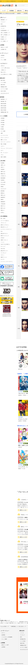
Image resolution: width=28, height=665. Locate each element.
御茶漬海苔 (3, 178)
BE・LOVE (3, 218)
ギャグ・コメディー (5, 137)
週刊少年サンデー (4, 250)
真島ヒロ (2, 210)
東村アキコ (3, 206)
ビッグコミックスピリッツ (6, 229)
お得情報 (3, 647)
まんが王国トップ (5, 626)
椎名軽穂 (2, 190)
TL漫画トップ (3, 36)
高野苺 (2, 199)
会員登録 (2, 55)
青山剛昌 (2, 162)
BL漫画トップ (3, 39)
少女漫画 (2, 120)
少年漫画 (2, 124)
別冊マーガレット (4, 240)
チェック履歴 (3, 59)
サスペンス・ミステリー (6, 141)
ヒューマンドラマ (4, 135)
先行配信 (11, 10)
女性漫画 (2, 118)
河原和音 (2, 180)
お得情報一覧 (3, 49)
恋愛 (2, 133)
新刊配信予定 (3, 26)
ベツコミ (2, 242)
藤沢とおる (3, 208)
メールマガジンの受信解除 (6, 637)
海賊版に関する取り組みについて (6, 295)
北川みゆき (3, 184)
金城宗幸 (19, 373)
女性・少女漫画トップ (5, 32)
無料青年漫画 (3, 107)
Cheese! (2, 237)
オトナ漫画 (3, 131)
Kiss (1, 231)
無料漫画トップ (4, 19)
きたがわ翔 (3, 182)
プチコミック (3, 222)
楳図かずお (3, 173)
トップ (3, 10)
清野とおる (3, 195)
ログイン (2, 57)
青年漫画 (2, 122)
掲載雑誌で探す (4, 86)
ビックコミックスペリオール (6, 261)
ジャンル (2, 28)
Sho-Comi (3, 248)
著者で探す (3, 84)
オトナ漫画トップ (4, 41)
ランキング (3, 21)
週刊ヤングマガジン (5, 224)
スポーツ (2, 146)
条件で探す (3, 80)
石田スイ (2, 167)
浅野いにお (3, 165)
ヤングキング (3, 252)
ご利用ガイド (3, 70)
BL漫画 (2, 128)
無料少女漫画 (3, 105)
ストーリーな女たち (5, 220)
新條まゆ (2, 193)
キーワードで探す (4, 88)
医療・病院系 (3, 156)
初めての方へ (3, 72)
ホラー (2, 150)
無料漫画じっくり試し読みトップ (18, 626)
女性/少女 (19, 10)
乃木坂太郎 (3, 203)
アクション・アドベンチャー (6, 148)
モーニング (3, 246)
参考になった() (23, 510)
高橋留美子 (3, 201)
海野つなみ (3, 171)
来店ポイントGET (4, 47)
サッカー (19, 67)
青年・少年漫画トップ (5, 34)
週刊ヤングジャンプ (5, 235)
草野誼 (2, 186)
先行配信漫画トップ (5, 30)
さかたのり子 (3, 188)
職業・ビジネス (4, 139)
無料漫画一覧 (3, 101)
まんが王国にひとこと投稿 (6, 74)
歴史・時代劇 (3, 144)
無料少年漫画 (3, 110)
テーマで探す (3, 82)
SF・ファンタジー (4, 152)
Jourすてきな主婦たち (5, 244)
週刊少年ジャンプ (4, 227)
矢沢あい (2, 212)
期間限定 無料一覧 (4, 112)
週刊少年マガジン (4, 233)
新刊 (2, 24)
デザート (2, 255)
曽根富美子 (3, 197)
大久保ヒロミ (3, 175)
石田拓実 (2, 169)
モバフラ (2, 259)
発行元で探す (3, 91)
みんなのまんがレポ (5, 93)
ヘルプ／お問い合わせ (5, 67)
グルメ (2, 154)
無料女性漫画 (3, 103)
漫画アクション (4, 257)
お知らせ (2, 65)
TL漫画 (2, 126)
